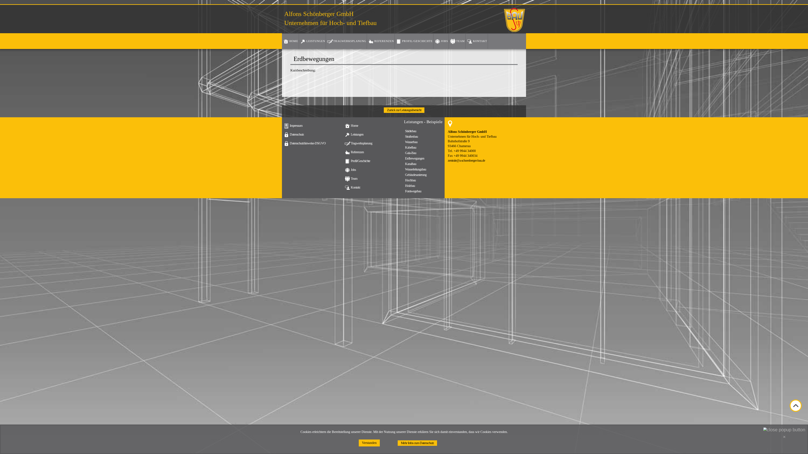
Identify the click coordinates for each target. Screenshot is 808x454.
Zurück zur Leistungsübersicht (404, 110)
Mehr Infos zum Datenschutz (417, 443)
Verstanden (369, 443)
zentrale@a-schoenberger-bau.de (466, 160)
